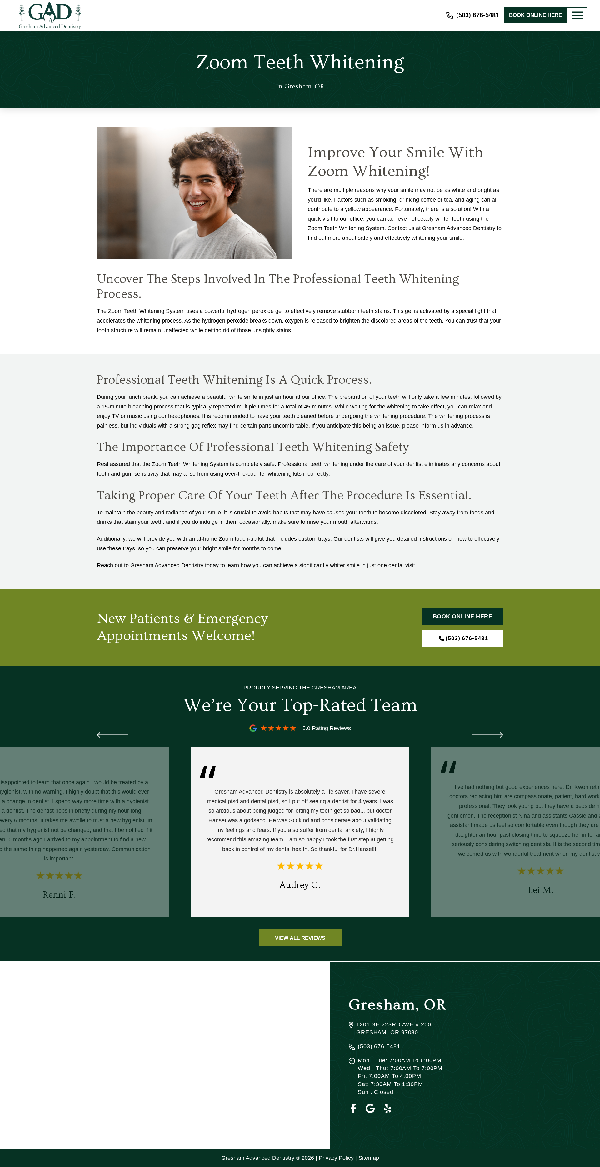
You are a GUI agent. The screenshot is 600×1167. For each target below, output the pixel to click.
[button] (577, 15)
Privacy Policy (336, 1158)
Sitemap (368, 1158)
